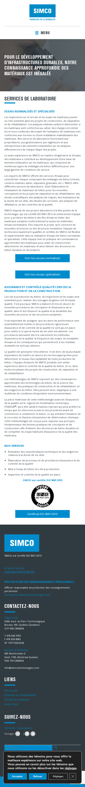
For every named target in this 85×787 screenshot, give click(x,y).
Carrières (9, 728)
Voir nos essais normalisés (42, 258)
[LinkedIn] (27, 733)
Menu (45, 32)
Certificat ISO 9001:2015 (42, 514)
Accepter (17, 776)
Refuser (37, 776)
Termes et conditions (16, 699)
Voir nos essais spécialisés (42, 274)
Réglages (58, 776)
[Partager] (17, 733)
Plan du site (11, 690)
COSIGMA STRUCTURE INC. (19, 571)
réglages (70, 768)
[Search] (55, 747)
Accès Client (11, 704)
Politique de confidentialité (20, 695)
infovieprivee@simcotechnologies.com (27, 594)
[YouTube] (33, 733)
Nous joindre (24, 728)
